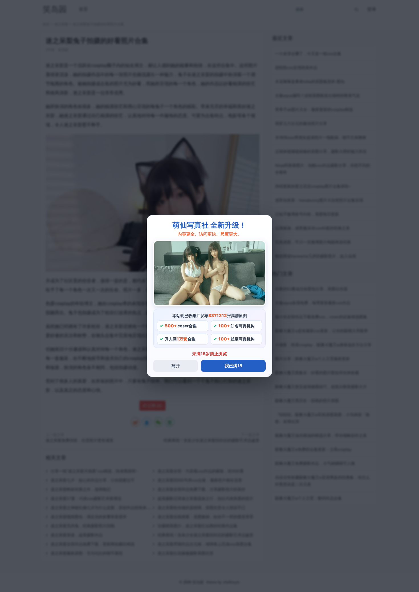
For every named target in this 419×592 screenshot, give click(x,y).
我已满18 (233, 365)
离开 (175, 365)
